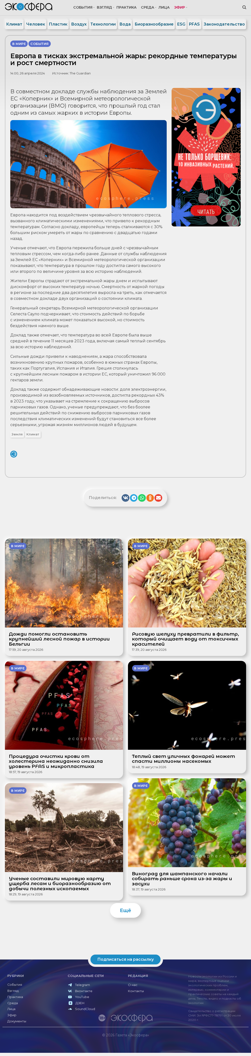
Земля (17, 434)
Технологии (103, 24)
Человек (35, 24)
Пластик (58, 24)
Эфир (179, 7)
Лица (164, 7)
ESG (181, 24)
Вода (125, 24)
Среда (147, 7)
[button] (125, 498)
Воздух (79, 24)
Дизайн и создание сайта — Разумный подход (218, 1045)
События (82, 7)
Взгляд (104, 7)
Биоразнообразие (154, 24)
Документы (16, 1021)
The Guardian (80, 73)
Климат (14, 24)
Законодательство (224, 24)
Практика (126, 7)
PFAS (194, 24)
